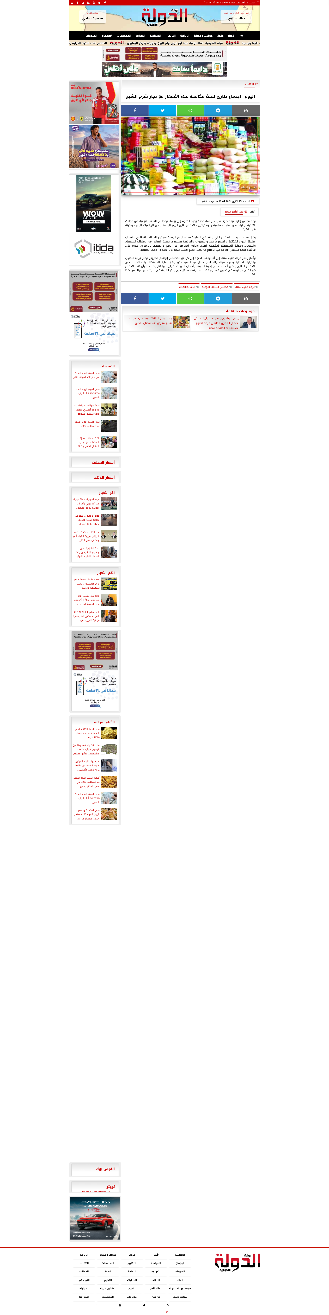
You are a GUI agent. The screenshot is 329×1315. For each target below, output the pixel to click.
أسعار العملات (103, 462)
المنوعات (91, 35)
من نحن (156, 1297)
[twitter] (99, 2)
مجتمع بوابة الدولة (180, 1288)
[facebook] (105, 2)
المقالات (84, 1271)
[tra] (94, 333)
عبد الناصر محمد (234, 211)
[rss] (88, 2)
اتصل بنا (84, 1297)
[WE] (94, 146)
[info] (77, 2)
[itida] (94, 248)
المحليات (132, 1280)
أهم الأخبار (106, 572)
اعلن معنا (131, 1297)
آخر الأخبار (107, 492)
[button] (74, 1218)
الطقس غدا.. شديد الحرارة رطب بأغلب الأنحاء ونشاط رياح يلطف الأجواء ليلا (96, 43)
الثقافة (132, 1271)
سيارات (83, 1288)
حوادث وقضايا (203, 35)
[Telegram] (218, 110)
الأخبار (232, 35)
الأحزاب (156, 1280)
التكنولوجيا (156, 1271)
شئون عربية (107, 1288)
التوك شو (83, 1280)
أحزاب (131, 1288)
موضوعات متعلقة (240, 311)
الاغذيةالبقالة (187, 287)
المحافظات (124, 35)
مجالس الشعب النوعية (215, 287)
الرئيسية (180, 1255)
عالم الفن (154, 1288)
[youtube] (94, 2)
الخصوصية (108, 1297)
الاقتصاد (107, 35)
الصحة (107, 1271)
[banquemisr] (164, 54)
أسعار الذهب (104, 477)
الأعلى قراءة (104, 722)
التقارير (140, 35)
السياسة (155, 35)
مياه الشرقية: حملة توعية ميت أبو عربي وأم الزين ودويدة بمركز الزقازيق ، (212, 43)
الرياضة (185, 35)
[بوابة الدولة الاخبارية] (95, 1218)
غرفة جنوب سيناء (245, 287)
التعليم (108, 1280)
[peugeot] (94, 203)
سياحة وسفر (179, 1297)
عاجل (220, 35)
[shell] (94, 103)
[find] (83, 2)
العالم (180, 1280)
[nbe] (164, 69)
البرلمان (171, 35)
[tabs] (72, 2)
